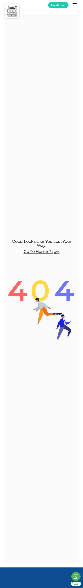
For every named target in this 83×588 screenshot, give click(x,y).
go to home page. (42, 251)
